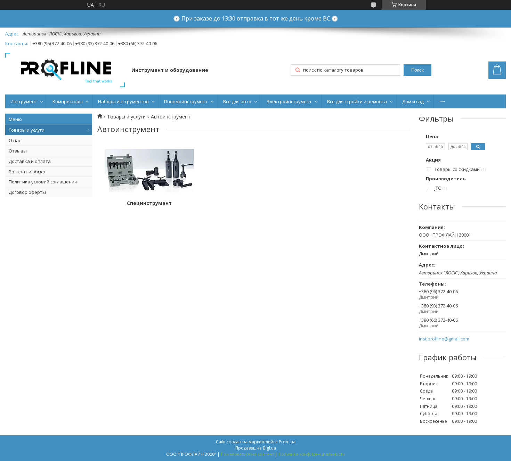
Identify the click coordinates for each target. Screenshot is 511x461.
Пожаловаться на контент (247, 454)
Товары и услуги (26, 130)
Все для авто (237, 101)
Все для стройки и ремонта (357, 101)
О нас (15, 140)
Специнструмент (149, 203)
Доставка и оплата (30, 161)
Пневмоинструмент (186, 101)
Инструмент (23, 101)
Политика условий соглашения (43, 182)
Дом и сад (413, 101)
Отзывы (18, 151)
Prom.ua (287, 442)
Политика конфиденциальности (311, 454)
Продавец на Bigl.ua (255, 448)
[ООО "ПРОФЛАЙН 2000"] (65, 71)
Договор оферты (27, 192)
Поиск (417, 70)
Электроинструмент (289, 101)
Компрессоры (67, 101)
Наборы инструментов (123, 101)
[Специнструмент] (149, 171)
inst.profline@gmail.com (444, 339)
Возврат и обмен (28, 171)
